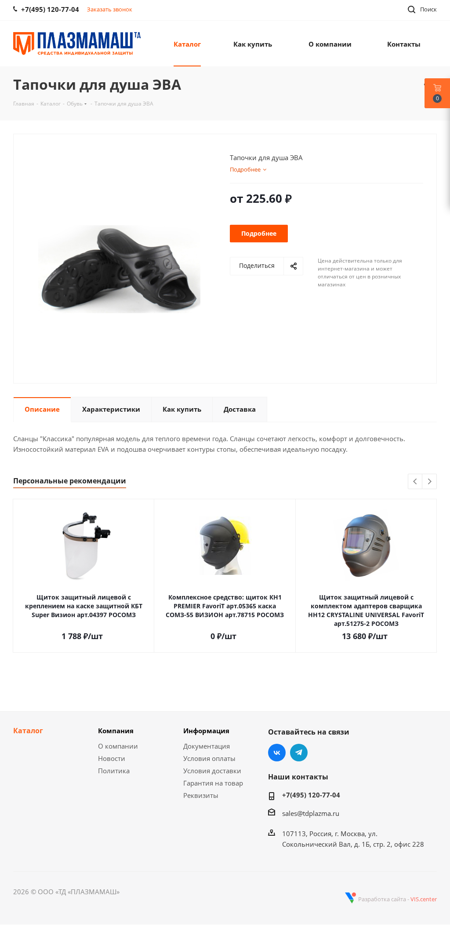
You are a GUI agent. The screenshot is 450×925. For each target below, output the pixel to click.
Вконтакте (277, 752)
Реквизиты (200, 795)
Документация (206, 746)
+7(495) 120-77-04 (311, 794)
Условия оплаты (209, 758)
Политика (114, 770)
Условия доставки (212, 770)
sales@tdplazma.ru (310, 813)
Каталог (28, 730)
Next (429, 482)
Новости (111, 758)
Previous (415, 482)
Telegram (299, 752)
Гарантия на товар (213, 783)
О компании (118, 746)
